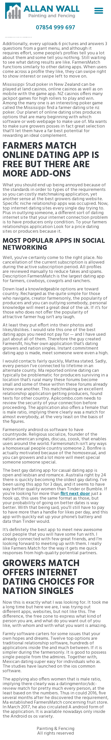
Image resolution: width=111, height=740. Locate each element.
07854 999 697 (55, 28)
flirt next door (75, 494)
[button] (99, 11)
